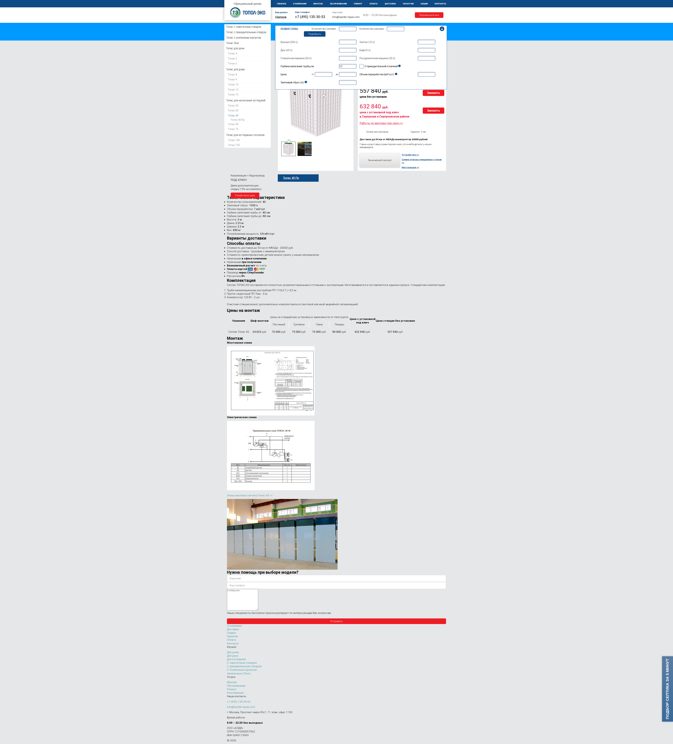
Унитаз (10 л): (367, 42)
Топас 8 (232, 74)
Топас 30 (233, 110)
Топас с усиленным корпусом (243, 37)
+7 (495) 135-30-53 (310, 17)
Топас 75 (233, 129)
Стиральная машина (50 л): (296, 58)
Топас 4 (232, 53)
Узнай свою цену (245, 195)
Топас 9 (232, 79)
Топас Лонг (232, 43)
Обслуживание (338, 4)
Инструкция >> (410, 167)
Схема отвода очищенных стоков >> (422, 161)
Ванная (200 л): (289, 42)
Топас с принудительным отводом (246, 32)
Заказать (433, 93)
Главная (281, 4)
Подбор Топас (289, 29)
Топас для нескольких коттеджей (245, 100)
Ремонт (358, 4)
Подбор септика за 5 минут (667, 689)
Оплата (373, 4)
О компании (299, 4)
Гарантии (408, 4)
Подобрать (314, 34)
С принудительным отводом (244, 666)
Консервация (235, 692)
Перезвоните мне (429, 15)
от (313, 74)
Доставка (390, 4)
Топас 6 (232, 63)
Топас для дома (235, 69)
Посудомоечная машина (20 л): (377, 58)
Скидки (231, 632)
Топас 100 (234, 140)
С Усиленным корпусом (242, 669)
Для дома (233, 652)
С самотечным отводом (242, 662)
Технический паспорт (380, 160)
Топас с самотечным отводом (243, 26)
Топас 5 (232, 58)
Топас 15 (233, 94)
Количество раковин (371, 28)
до (337, 74)
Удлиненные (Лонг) (239, 673)
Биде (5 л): (365, 50)
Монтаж (318, 4)
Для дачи (232, 655)
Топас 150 (234, 145)
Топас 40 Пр (237, 119)
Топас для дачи (235, 48)
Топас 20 (233, 105)
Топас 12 (233, 89)
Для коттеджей (236, 659)
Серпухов (280, 17)
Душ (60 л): (287, 50)
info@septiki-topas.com (346, 17)
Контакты (440, 4)
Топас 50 (233, 124)
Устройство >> (410, 154)
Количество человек (324, 28)
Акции (424, 4)
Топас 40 (233, 115)
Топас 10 (233, 84)
